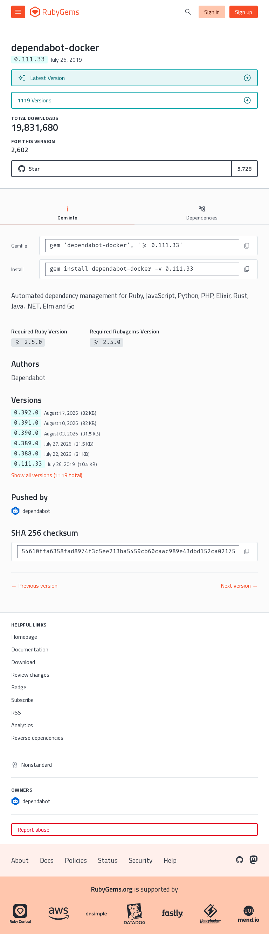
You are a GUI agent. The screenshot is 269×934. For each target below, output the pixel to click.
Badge (18, 687)
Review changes (30, 674)
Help (170, 860)
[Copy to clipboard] (247, 246)
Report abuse (33, 829)
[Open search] (188, 12)
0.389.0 (26, 443)
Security (140, 860)
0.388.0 (26, 453)
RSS (16, 712)
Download (23, 662)
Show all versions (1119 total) (46, 475)
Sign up (243, 12)
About (20, 860)
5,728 (244, 168)
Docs (47, 860)
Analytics (22, 725)
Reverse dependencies (37, 737)
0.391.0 (26, 422)
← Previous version (34, 585)
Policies (76, 860)
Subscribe (22, 700)
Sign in (212, 12)
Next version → (239, 585)
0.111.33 (28, 463)
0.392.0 (26, 412)
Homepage (24, 636)
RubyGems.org (112, 889)
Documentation (29, 649)
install (17, 269)
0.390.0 (26, 432)
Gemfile (19, 245)
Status (108, 860)
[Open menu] (18, 12)
